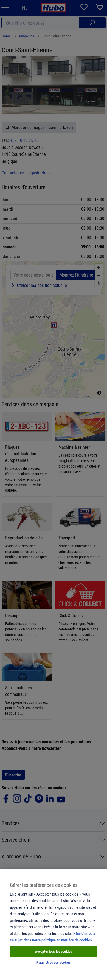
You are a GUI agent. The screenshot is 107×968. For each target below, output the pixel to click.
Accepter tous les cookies (53, 951)
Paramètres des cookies (53, 962)
